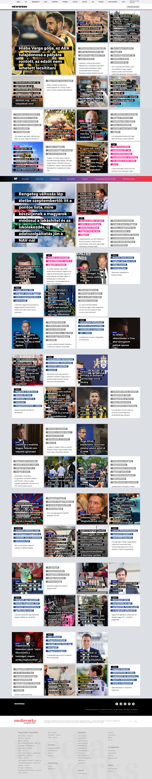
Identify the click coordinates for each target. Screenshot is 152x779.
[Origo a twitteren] (121, 704)
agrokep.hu (52, 768)
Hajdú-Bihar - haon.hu (25, 755)
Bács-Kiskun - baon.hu (25, 736)
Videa (45, 1)
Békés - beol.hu (23, 741)
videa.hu (111, 755)
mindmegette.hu (83, 750)
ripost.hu (111, 732)
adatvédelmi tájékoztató (91, 709)
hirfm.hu (110, 771)
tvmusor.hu (81, 763)
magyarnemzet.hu (54, 748)
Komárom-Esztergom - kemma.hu (29, 763)
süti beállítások (118, 709)
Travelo (75, 1)
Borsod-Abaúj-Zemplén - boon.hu (29, 743)
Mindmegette (35, 1)
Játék (123, 1)
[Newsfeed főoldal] (19, 704)
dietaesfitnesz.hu (83, 755)
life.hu (110, 737)
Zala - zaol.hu (52, 737)
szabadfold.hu (52, 750)
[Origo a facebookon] (116, 704)
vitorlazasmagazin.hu (85, 758)
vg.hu (50, 766)
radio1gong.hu (113, 768)
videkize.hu (81, 760)
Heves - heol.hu (23, 758)
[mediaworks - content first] (25, 721)
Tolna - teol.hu (22, 773)
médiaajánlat (134, 709)
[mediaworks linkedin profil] (136, 721)
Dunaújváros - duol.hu (25, 748)
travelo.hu (81, 753)
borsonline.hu (82, 773)
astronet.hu (82, 736)
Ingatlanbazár (112, 1)
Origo (18, 1)
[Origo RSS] (133, 704)
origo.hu (50, 755)
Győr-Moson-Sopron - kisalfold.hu (29, 753)
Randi (101, 1)
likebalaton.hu (82, 745)
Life (26, 1)
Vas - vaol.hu (52, 732)
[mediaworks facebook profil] (130, 721)
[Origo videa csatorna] (129, 704)
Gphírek (84, 1)
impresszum (126, 709)
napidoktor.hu (82, 748)
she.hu (110, 740)
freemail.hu (111, 750)
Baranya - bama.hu (24, 738)
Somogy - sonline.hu (25, 768)
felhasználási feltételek (106, 709)
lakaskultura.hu (83, 741)
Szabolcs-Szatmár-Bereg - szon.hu (29, 770)
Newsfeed (55, 1)
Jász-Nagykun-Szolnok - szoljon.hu (29, 760)
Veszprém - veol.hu (54, 735)
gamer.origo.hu (83, 743)
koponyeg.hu (112, 753)
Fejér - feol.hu (22, 750)
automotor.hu (82, 738)
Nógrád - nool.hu (23, 765)
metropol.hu (112, 735)
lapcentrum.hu (112, 758)
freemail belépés (133, 7)
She (93, 1)
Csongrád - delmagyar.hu (26, 745)
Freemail (65, 1)
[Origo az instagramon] (125, 704)
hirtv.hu (50, 753)
